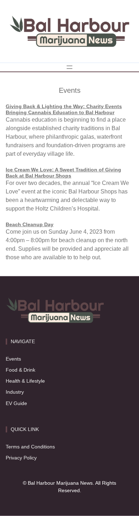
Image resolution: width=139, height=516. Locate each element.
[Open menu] (69, 67)
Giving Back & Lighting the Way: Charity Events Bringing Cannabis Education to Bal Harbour (64, 109)
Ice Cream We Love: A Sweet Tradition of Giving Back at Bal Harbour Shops (63, 173)
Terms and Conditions (30, 446)
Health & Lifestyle (25, 381)
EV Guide (16, 403)
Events (13, 359)
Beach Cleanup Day (29, 224)
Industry (15, 392)
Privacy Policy (21, 458)
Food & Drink (20, 370)
